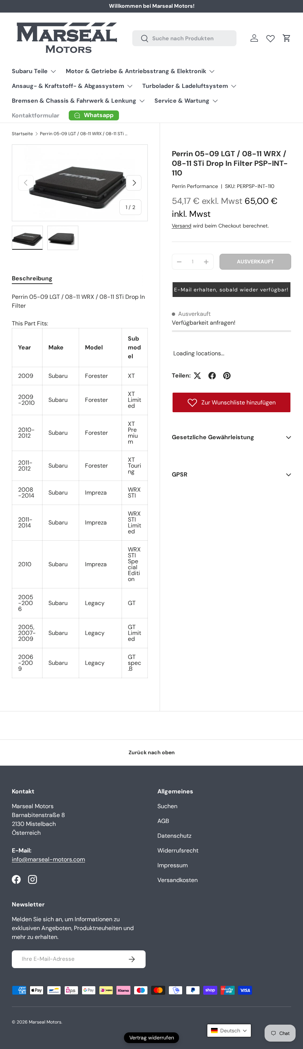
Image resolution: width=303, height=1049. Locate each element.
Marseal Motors (45, 1022)
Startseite (22, 134)
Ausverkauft (255, 261)
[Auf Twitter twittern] (197, 375)
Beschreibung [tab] (32, 278)
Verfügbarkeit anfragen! (203, 323)
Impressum (172, 865)
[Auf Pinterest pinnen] (226, 375)
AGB (163, 821)
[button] (287, 38)
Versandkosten (177, 880)
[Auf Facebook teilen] (212, 375)
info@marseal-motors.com (48, 859)
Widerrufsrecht (177, 850)
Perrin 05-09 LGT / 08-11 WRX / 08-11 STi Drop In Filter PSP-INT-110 (84, 134)
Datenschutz (174, 836)
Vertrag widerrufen (151, 1037)
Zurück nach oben (152, 752)
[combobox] (184, 38)
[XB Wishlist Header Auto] (270, 37)
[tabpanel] (80, 485)
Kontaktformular (35, 115)
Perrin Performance (195, 186)
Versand (181, 225)
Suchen (167, 806)
